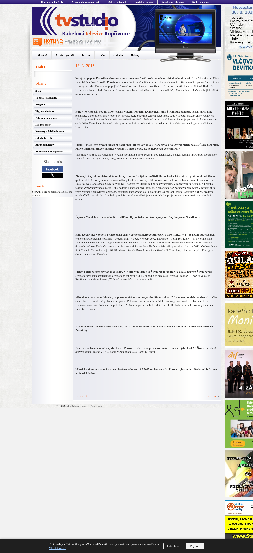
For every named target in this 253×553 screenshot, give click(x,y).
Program (40, 104)
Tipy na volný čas (44, 111)
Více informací (57, 548)
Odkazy (135, 55)
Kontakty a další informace (49, 131)
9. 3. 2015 (82, 396)
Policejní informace (46, 118)
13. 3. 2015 (84, 65)
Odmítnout (173, 546)
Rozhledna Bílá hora (172, 2)
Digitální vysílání (143, 2)
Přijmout (195, 546)
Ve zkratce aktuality (46, 97)
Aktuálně (42, 55)
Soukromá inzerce (202, 2)
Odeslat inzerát (43, 138)
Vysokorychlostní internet (85, 2)
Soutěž (38, 91)
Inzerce (86, 55)
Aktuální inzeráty (44, 144)
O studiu (118, 55)
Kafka (102, 55)
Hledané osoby (43, 124)
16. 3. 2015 (212, 396)
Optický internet (117, 2)
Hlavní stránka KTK (52, 2)
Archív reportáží (65, 55)
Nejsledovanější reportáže (49, 151)
